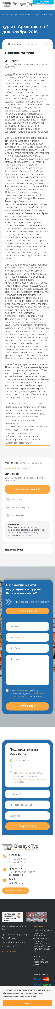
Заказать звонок (15, 890)
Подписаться (27, 826)
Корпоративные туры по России (14, 927)
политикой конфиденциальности (27, 695)
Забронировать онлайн (27, 489)
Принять (27, 1003)
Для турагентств (10, 946)
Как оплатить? (9, 951)
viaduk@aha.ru (16, 883)
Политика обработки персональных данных (40, 960)
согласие (19, 690)
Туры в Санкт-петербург (14, 942)
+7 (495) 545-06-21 (27, 610)
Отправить (27, 706)
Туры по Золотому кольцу (14, 934)
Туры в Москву (9, 938)
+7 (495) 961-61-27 (18, 861)
